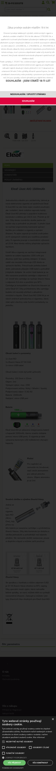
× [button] (53, 719)
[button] (28, 757)
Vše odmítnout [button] (40, 762)
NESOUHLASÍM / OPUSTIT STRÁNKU (28, 94)
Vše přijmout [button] (14, 762)
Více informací (39, 737)
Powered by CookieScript (13, 768)
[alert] (28, 743)
